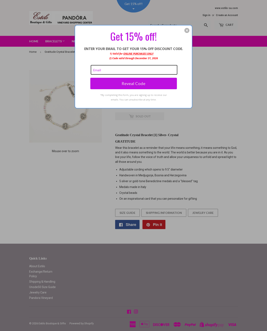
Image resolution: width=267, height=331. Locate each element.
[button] (186, 30)
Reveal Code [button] (133, 83)
